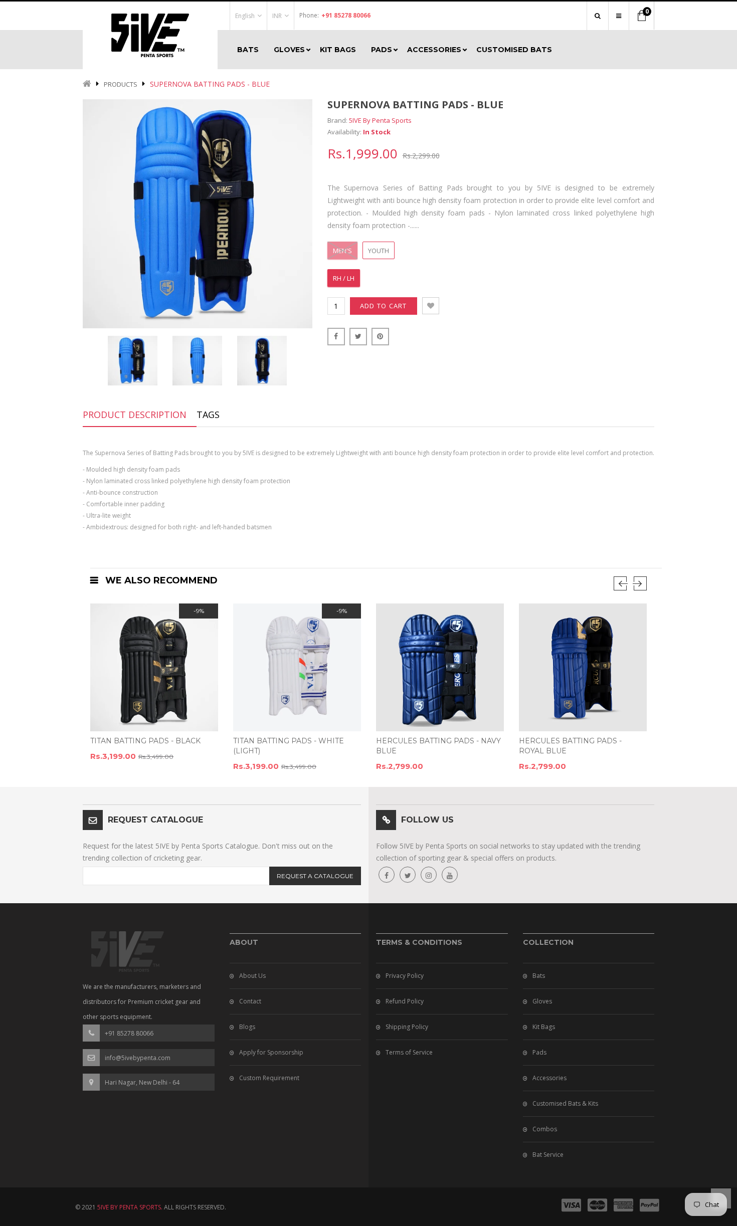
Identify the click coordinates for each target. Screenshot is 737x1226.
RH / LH (343, 278)
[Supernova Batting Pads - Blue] (132, 360)
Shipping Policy (407, 1027)
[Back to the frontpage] (87, 84)
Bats (538, 975)
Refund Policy (405, 1001)
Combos (544, 1129)
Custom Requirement (269, 1078)
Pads (539, 1052)
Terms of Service (409, 1052)
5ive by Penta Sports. (129, 1207)
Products (120, 84)
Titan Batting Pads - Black (145, 740)
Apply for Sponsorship (271, 1052)
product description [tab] (135, 414)
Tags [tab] (208, 414)
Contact (250, 1001)
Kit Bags (543, 1027)
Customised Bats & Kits (565, 1103)
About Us (252, 975)
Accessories (549, 1078)
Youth (378, 250)
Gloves (542, 1001)
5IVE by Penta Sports (380, 120)
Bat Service (548, 1154)
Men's (342, 250)
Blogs (247, 1027)
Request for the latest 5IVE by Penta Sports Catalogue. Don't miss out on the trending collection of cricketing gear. (208, 852)
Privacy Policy (405, 975)
